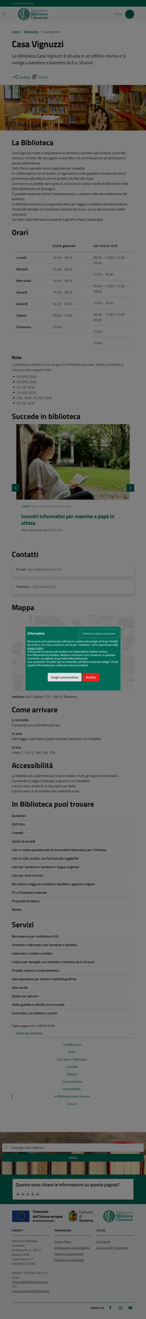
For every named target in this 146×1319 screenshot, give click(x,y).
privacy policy (35, 648)
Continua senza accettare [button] (98, 633)
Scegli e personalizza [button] (64, 677)
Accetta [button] (91, 677)
